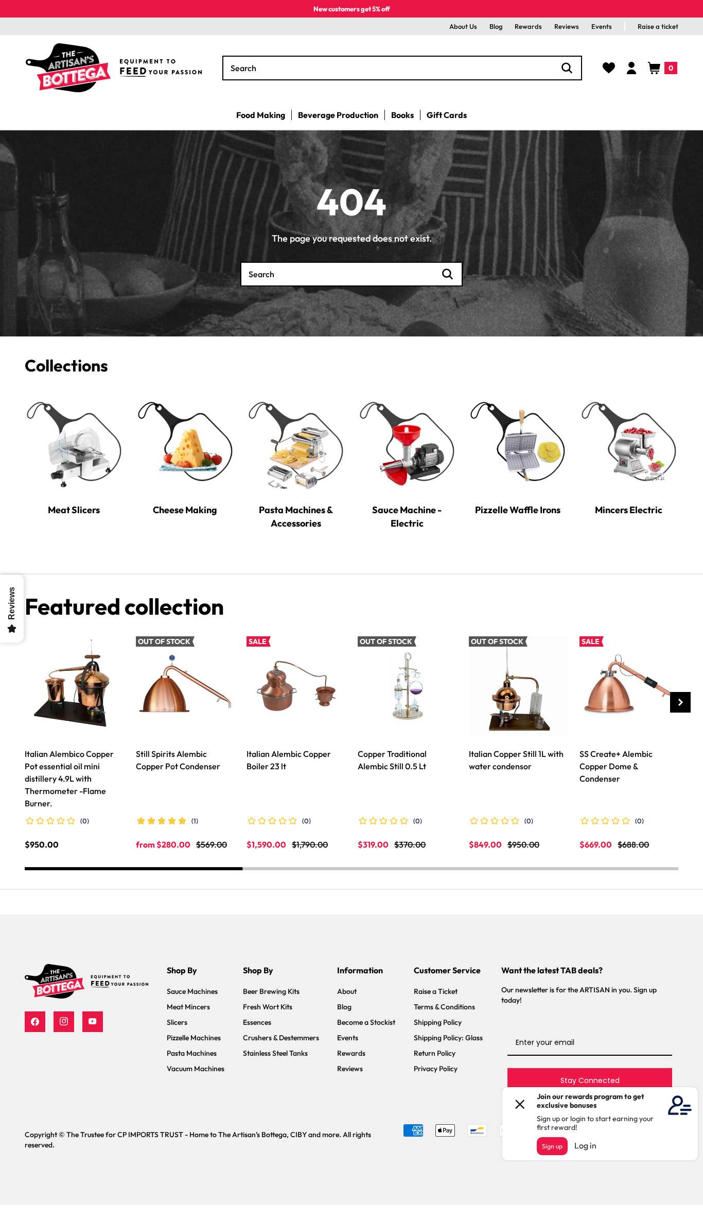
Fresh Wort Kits (267, 1006)
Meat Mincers (188, 1006)
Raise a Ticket (436, 991)
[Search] (567, 68)
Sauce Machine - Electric (407, 516)
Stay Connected (590, 1080)
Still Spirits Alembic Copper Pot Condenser (178, 760)
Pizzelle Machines (194, 1037)
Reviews (566, 26)
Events (601, 26)
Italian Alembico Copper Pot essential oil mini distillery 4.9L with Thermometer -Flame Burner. (69, 778)
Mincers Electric (628, 510)
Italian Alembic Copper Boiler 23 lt (289, 760)
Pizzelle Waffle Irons (517, 510)
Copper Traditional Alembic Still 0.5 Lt (392, 760)
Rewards (528, 26)
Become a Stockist (366, 1022)
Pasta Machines (192, 1053)
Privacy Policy (436, 1068)
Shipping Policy (438, 1022)
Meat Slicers (74, 510)
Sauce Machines (192, 991)
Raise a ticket (658, 26)
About (347, 991)
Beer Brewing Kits (271, 991)
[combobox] (402, 68)
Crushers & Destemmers (281, 1037)
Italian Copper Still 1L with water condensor (516, 760)
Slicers (177, 1022)
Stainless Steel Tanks (275, 1053)
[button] (662, 68)
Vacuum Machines (195, 1068)
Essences (257, 1022)
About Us (463, 26)
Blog (495, 26)
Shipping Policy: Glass (448, 1037)
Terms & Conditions (444, 1006)
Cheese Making (185, 510)
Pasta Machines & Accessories (296, 516)
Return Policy (434, 1053)
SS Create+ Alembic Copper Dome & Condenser (616, 766)
